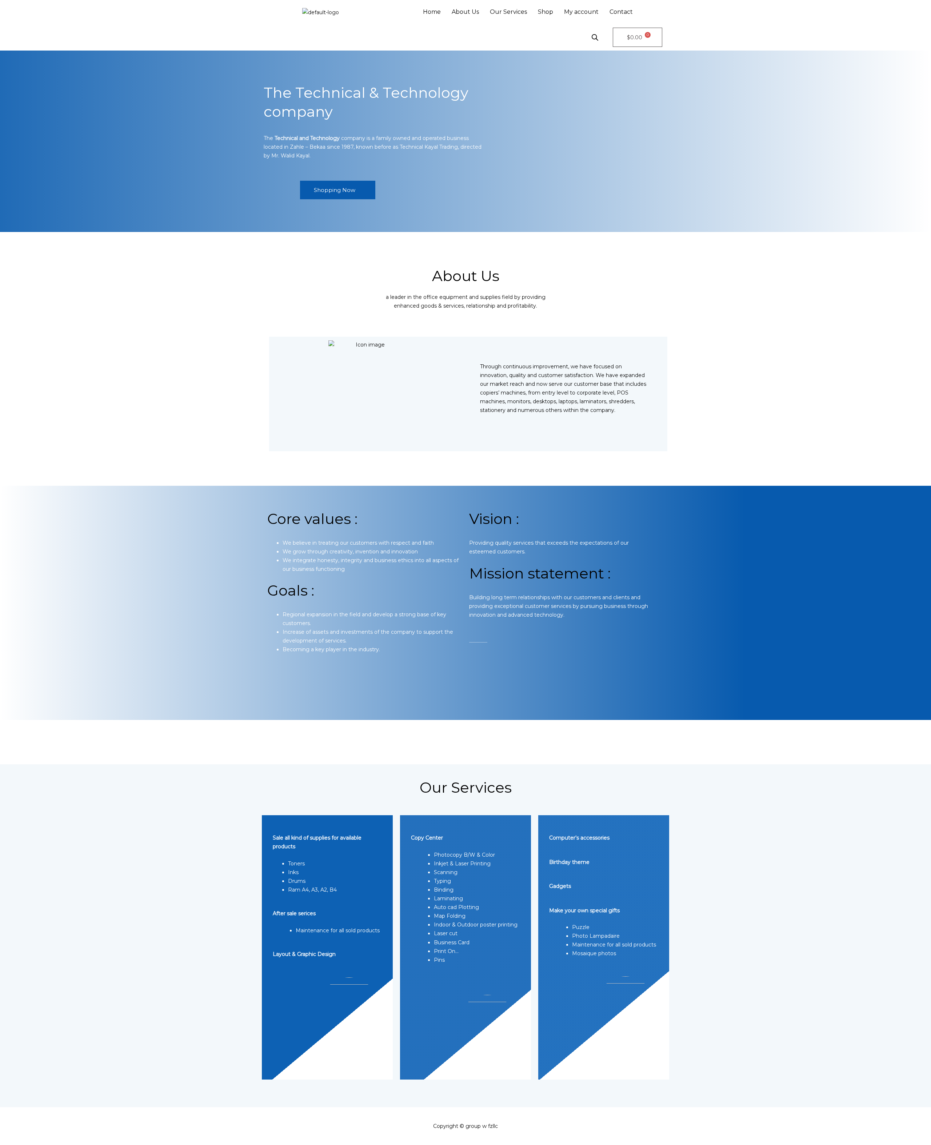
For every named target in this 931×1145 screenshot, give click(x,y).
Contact (621, 11)
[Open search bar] (595, 37)
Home (432, 11)
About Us (465, 11)
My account (581, 11)
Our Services (508, 11)
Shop (545, 11)
